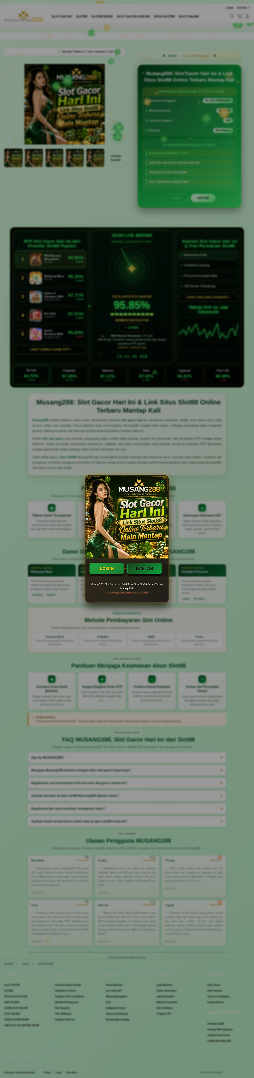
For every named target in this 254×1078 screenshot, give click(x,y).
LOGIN (107, 568)
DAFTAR (144, 568)
